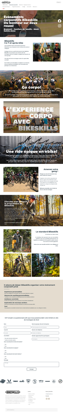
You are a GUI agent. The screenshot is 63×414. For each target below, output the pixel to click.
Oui (5, 344)
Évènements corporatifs (13, 4)
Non (5, 346)
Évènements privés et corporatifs (31, 396)
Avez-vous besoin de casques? (11, 347)
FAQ (29, 404)
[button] (31, 117)
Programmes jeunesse (16, 6)
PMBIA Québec (5, 4)
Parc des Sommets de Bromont (11, 338)
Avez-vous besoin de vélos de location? (13, 341)
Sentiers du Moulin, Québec (10, 340)
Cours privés (29, 6)
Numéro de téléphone (37, 329)
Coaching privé (31, 402)
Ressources (35, 6)
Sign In (59, 2)
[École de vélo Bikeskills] (6, 2)
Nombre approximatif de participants (40, 335)
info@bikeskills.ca (49, 393)
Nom (5, 324)
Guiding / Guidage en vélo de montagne (32, 400)
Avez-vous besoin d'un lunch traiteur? (13, 354)
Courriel (6, 329)
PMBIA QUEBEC (31, 393)
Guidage (23, 6)
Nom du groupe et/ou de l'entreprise (40, 324)
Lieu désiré (6, 335)
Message (6, 360)
